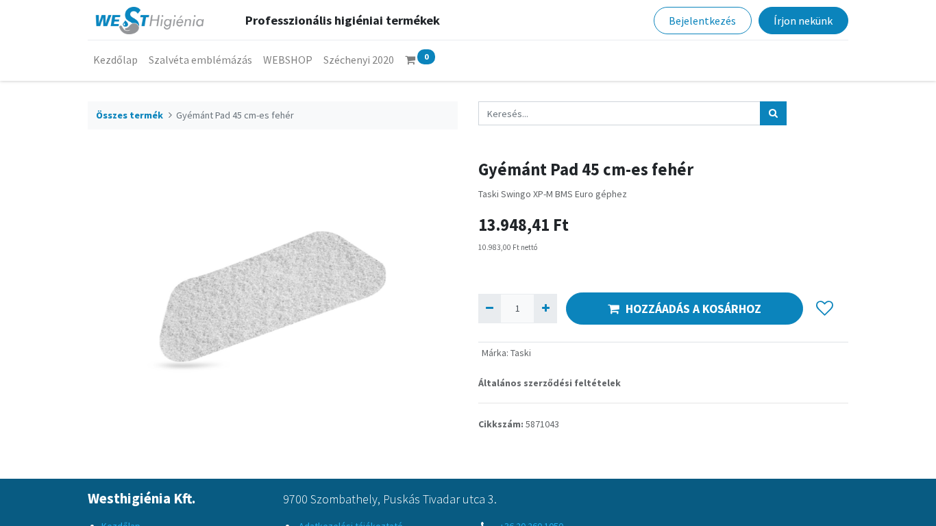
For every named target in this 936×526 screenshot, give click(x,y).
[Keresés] (773, 113)
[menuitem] (115, 59)
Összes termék (129, 115)
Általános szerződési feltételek (549, 383)
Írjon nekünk (803, 20)
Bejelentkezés (702, 20)
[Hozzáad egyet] (545, 308)
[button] (824, 309)
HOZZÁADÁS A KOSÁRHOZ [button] (693, 308)
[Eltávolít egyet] (489, 308)
